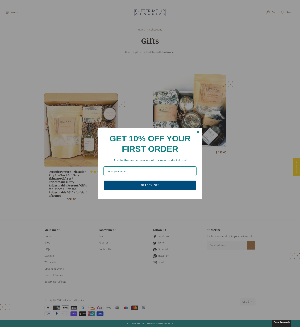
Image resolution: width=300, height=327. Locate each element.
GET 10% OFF (150, 185)
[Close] (198, 132)
